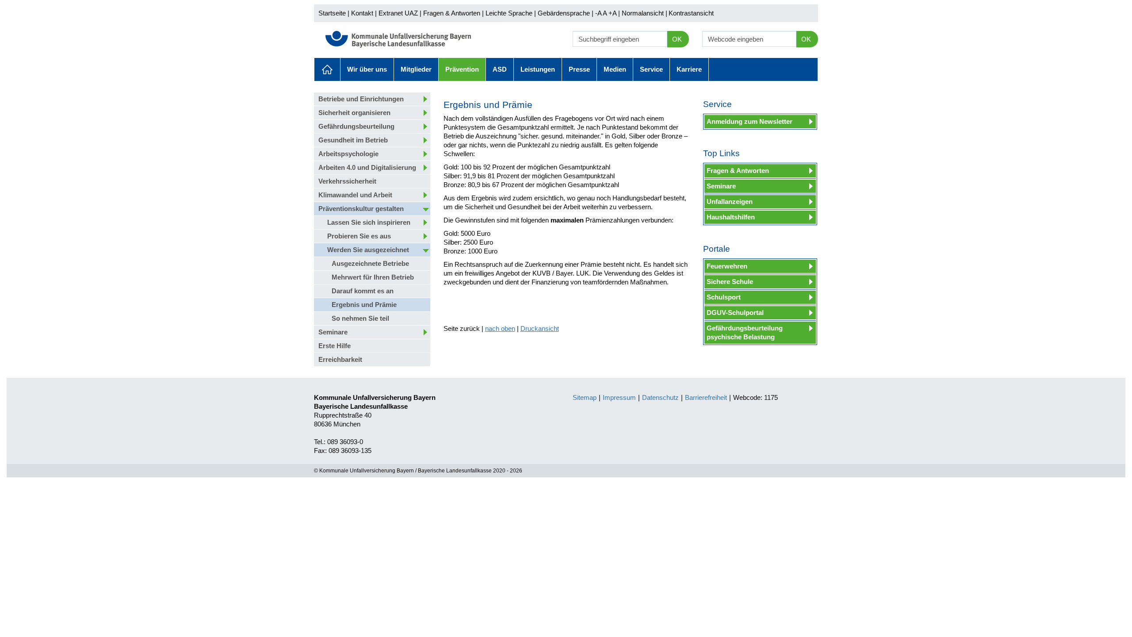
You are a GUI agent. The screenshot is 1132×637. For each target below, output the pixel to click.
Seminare (333, 332)
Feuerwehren (727, 266)
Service (651, 69)
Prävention (462, 69)
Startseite (332, 13)
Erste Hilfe (334, 345)
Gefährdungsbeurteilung (356, 126)
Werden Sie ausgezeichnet (368, 249)
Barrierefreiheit (706, 397)
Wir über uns (367, 69)
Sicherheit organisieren (354, 112)
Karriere (689, 69)
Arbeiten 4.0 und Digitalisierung (367, 167)
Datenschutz (660, 397)
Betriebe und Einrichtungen (361, 99)
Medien (615, 69)
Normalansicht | (644, 13)
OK (677, 39)
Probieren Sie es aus (359, 236)
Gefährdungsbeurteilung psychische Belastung (745, 332)
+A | (613, 13)
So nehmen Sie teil (360, 318)
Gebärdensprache (564, 13)
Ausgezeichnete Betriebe (370, 263)
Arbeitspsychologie (348, 153)
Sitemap (585, 397)
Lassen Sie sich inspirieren (368, 222)
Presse (579, 69)
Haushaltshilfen (731, 217)
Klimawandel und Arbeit (355, 195)
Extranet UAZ (398, 13)
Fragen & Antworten (451, 13)
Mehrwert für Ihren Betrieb (373, 277)
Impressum (619, 397)
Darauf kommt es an (363, 291)
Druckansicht (539, 328)
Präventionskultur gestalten (361, 208)
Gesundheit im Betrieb (353, 140)
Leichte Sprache (509, 13)
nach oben (500, 328)
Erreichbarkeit (340, 359)
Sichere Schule (730, 281)
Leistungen (537, 69)
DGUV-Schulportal (735, 312)
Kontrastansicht (691, 13)
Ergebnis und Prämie (364, 304)
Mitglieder (416, 69)
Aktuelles (327, 69)
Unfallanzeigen (730, 201)
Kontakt (362, 13)
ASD (500, 69)
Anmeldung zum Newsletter (749, 121)
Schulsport (724, 297)
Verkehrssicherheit (347, 181)
